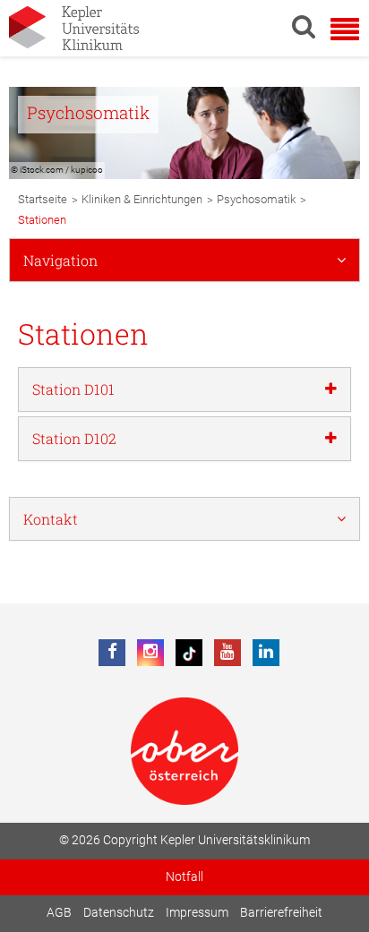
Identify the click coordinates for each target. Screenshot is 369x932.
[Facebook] (112, 652)
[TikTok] (189, 652)
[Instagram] (150, 652)
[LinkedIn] (266, 652)
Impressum (197, 912)
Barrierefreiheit (281, 912)
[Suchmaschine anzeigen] (304, 26)
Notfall (184, 877)
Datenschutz (118, 912)
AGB (59, 912)
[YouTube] (227, 652)
